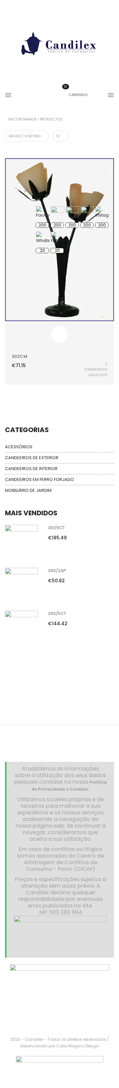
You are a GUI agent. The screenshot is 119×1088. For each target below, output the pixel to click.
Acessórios (18, 447)
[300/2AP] (21, 584)
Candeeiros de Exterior (32, 458)
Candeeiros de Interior (31, 468)
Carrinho (76, 94)
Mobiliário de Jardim (28, 490)
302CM (19, 356)
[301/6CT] (21, 541)
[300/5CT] (21, 627)
